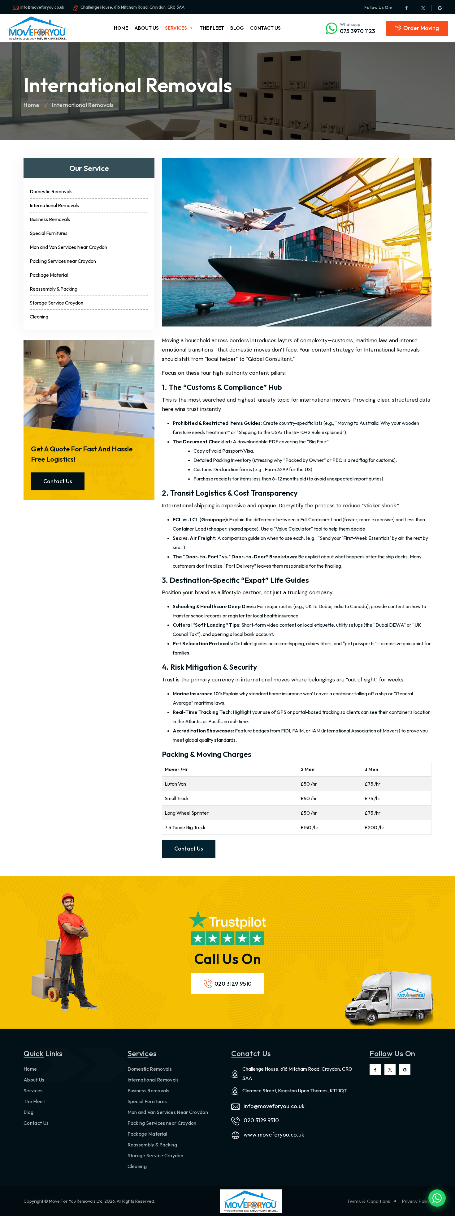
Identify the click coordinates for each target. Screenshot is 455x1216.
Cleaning (39, 317)
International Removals (54, 205)
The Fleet (212, 28)
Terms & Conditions (368, 1201)
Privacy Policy (416, 1201)
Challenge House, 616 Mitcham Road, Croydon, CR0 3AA (132, 7)
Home (121, 28)
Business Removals (50, 219)
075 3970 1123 (357, 31)
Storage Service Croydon (56, 303)
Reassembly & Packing (53, 289)
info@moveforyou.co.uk (274, 1106)
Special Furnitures (48, 233)
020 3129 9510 (233, 983)
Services (176, 28)
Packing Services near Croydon (63, 261)
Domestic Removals (51, 191)
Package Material (49, 275)
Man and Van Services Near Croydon (68, 247)
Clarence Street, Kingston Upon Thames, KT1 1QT (294, 1090)
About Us (146, 28)
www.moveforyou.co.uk (274, 1134)
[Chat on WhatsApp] (437, 1198)
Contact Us (265, 28)
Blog (237, 28)
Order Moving (421, 28)
